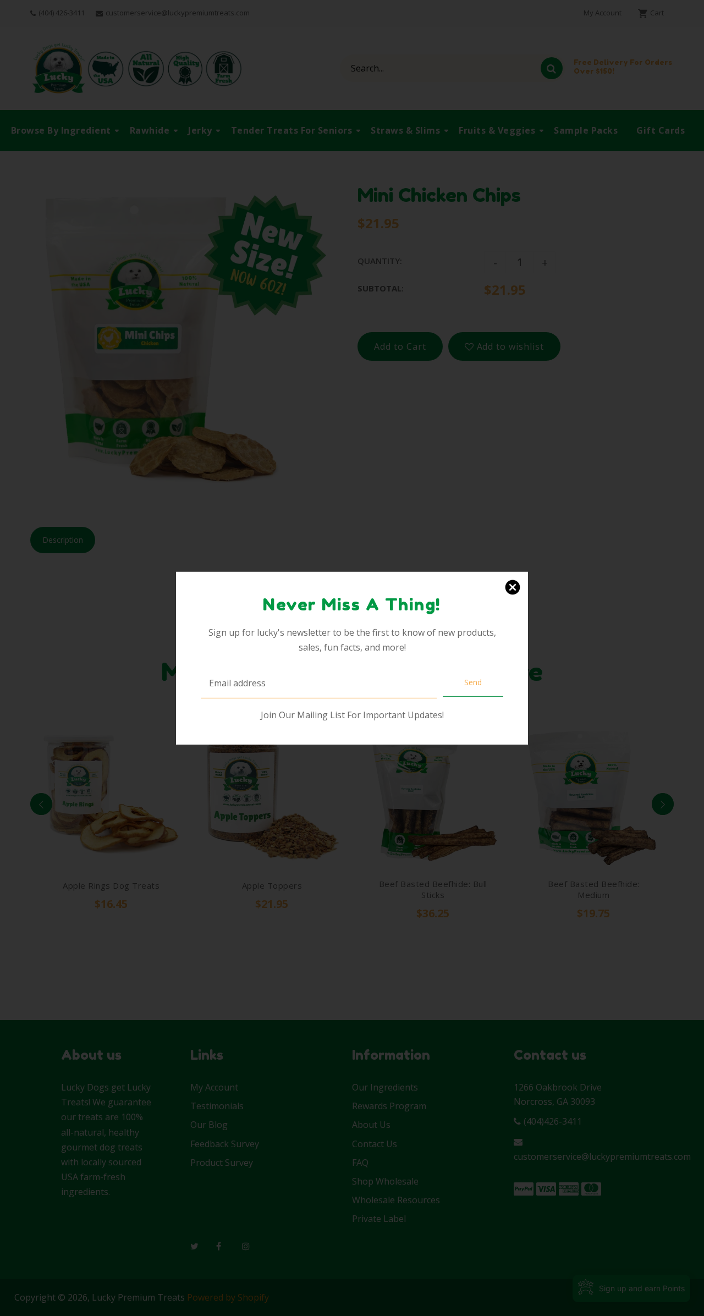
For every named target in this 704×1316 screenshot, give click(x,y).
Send (473, 682)
